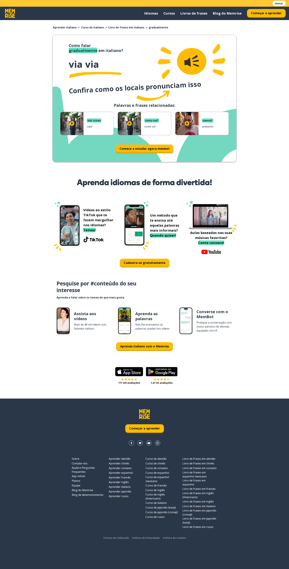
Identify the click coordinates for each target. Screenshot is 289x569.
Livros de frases (193, 13)
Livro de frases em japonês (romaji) (199, 512)
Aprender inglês (119, 482)
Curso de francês (156, 485)
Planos (76, 481)
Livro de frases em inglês (198, 501)
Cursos (169, 13)
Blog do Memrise (227, 13)
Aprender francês (120, 477)
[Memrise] (10, 13)
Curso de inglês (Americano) (155, 496)
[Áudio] (191, 61)
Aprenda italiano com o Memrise (144, 346)
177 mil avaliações (129, 382)
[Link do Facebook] (131, 443)
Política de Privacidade (146, 537)
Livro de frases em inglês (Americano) (198, 495)
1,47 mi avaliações (162, 382)
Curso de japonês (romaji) (162, 512)
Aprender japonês (120, 491)
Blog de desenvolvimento (87, 495)
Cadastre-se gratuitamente (144, 263)
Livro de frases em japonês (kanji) (199, 520)
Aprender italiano (65, 27)
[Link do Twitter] (140, 443)
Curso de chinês (155, 463)
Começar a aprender (266, 13)
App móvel (78, 476)
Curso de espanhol (157, 473)
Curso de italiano (92, 27)
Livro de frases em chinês (198, 463)
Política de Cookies (174, 537)
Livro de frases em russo (197, 527)
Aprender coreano (120, 468)
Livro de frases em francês (199, 489)
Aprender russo (118, 496)
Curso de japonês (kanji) (161, 507)
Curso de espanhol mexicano (157, 479)
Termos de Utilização (116, 537)
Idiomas (151, 13)
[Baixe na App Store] (129, 371)
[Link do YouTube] (149, 443)
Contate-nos (79, 463)
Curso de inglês (155, 490)
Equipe (76, 485)
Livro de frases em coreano (199, 468)
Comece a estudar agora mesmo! (144, 149)
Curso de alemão (156, 459)
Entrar (279, 3)
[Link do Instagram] (157, 443)
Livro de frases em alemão (198, 459)
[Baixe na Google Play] (161, 371)
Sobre (75, 459)
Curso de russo (155, 517)
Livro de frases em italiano (126, 27)
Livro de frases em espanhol (194, 482)
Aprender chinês (119, 463)
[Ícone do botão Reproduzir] (71, 123)
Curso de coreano (157, 468)
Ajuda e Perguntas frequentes (83, 470)
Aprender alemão (119, 459)
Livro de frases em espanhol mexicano (194, 474)
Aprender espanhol (121, 473)
